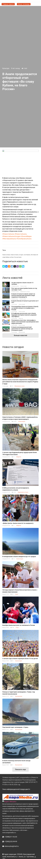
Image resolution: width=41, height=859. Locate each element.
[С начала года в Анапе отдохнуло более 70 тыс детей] (20, 643)
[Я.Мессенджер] (3, 266)
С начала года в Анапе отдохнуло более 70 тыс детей (20, 658)
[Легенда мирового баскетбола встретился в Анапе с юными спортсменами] (20, 574)
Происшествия (22, 332)
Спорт (16, 594)
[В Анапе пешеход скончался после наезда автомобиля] (20, 745)
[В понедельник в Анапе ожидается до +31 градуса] (20, 541)
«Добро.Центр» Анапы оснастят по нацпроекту (17, 523)
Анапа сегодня (23, 286)
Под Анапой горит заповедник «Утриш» (15, 727)
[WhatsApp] (20, 266)
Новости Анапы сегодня (17, 254)
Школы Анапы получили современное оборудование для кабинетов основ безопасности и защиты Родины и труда (20, 382)
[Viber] (17, 266)
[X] (15, 266)
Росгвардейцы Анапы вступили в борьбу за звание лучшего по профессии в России (24, 308)
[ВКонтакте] (6, 266)
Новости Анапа (6, 254)
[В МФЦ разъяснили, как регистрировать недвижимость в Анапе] (20, 472)
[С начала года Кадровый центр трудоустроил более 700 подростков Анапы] (20, 437)
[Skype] (23, 266)
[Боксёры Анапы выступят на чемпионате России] (20, 610)
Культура (5, 68)
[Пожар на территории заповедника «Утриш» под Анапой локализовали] (20, 676)
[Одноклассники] (9, 266)
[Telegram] (12, 266)
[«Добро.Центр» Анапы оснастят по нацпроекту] (20, 508)
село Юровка (27, 254)
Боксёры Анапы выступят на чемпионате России (18, 625)
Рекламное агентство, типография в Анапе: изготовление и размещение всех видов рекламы (25, 321)
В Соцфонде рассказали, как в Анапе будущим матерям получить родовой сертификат (23, 315)
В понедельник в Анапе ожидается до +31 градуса (19, 556)
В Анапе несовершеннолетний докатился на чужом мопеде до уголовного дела (22, 328)
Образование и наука (19, 386)
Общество (21, 318)
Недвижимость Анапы (25, 291)
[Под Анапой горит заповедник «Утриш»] (20, 712)
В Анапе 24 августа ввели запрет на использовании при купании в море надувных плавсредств (23, 295)
